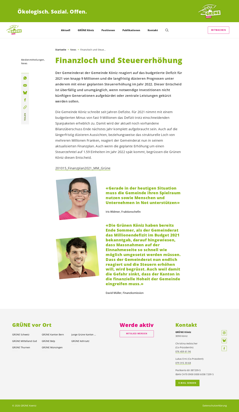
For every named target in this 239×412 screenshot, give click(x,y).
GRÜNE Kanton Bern (53, 334)
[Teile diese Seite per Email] (25, 85)
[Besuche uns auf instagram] (224, 332)
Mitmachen (218, 30)
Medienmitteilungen (32, 59)
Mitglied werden (136, 333)
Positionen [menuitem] (108, 30)
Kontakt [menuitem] (153, 30)
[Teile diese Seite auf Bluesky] (25, 92)
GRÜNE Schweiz (20, 334)
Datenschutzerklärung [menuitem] (215, 405)
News (73, 49)
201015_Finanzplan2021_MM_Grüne (82, 168)
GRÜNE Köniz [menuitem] (86, 30)
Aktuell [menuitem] (65, 30)
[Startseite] (209, 11)
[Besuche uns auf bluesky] (224, 340)
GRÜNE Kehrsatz (80, 341)
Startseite (60, 50)
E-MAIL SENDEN (187, 383)
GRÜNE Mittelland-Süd (24, 341)
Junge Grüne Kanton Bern (84, 334)
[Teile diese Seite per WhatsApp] (25, 78)
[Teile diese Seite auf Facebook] (25, 100)
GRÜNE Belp (48, 341)
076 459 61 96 (183, 351)
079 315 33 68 (183, 362)
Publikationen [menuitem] (131, 30)
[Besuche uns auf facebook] (224, 348)
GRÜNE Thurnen (21, 347)
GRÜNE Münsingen (52, 347)
